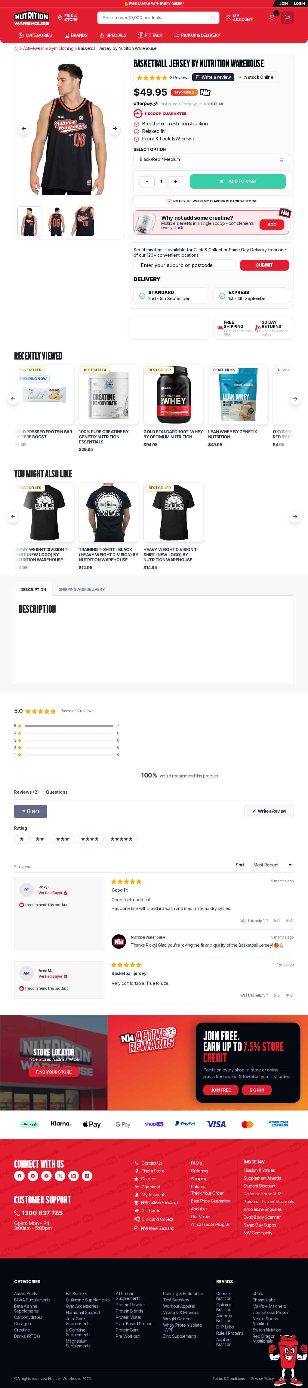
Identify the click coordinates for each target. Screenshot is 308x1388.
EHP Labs (225, 1326)
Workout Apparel (179, 1306)
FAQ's (196, 1163)
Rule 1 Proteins (229, 1333)
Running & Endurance (183, 1293)
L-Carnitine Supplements (78, 1332)
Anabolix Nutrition (224, 1318)
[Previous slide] (23, 128)
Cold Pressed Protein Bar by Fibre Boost (43, 434)
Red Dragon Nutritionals (264, 1339)
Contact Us (152, 1163)
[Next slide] (114, 128)
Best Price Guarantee (211, 1200)
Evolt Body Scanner (262, 1217)
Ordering (199, 1170)
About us (199, 1208)
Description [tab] (33, 589)
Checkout (151, 1186)
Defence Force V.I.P (262, 1193)
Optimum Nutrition (224, 1307)
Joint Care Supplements (78, 1321)
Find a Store (153, 1170)
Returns (198, 1186)
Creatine (22, 1329)
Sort (240, 864)
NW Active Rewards (159, 1202)
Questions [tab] (57, 792)
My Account (153, 1194)
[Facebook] (19, 1176)
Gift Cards (151, 1210)
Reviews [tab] (26, 792)
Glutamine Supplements (88, 1299)
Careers (148, 1178)
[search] (213, 17)
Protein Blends (129, 1310)
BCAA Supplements (32, 1299)
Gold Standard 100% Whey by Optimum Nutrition (173, 434)
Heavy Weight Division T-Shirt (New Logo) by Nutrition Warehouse (41, 554)
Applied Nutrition (223, 1342)
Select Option (150, 149)
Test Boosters (176, 1299)
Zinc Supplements (180, 1336)
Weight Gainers (177, 1318)
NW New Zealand (157, 1228)
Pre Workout (128, 1336)
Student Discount (260, 1185)
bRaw (258, 1293)
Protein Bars (127, 1329)
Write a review (216, 77)
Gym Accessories (82, 1306)
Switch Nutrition (267, 1329)
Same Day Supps (260, 1224)
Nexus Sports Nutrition (265, 1321)
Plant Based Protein (134, 1323)
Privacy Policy (262, 1378)
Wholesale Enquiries (263, 1209)
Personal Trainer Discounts (269, 1201)
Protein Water (128, 1317)
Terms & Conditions (228, 1378)
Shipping (199, 1178)
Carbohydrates (28, 1317)
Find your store (54, 1071)
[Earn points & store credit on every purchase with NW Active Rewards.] (205, 92)
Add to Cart (243, 181)
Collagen (22, 1323)
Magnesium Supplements (78, 1343)
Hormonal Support (83, 1312)
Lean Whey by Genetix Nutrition (232, 434)
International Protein (271, 1312)
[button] (163, 77)
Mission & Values (259, 1170)
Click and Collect (157, 1219)
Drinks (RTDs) (27, 1336)
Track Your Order (207, 1193)
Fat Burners (76, 1293)
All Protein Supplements (128, 1296)
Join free (221, 1089)
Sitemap (287, 1378)
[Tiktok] (87, 1176)
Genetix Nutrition (223, 1296)
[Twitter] (60, 1176)
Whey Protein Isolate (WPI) (182, 1327)
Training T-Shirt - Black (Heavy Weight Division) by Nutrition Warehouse (108, 554)
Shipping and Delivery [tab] (82, 589)
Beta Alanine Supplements (26, 1308)
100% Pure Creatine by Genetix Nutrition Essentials (104, 436)
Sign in (257, 1089)
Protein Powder (130, 1304)
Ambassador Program (211, 1224)
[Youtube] (46, 1176)
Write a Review (275, 812)
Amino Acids (25, 1293)
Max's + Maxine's (269, 1306)
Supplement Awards (262, 1178)
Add (271, 224)
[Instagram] (33, 1176)
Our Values (201, 1216)
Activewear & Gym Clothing (48, 48)
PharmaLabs (264, 1299)
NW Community (258, 1232)
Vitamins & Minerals (181, 1312)
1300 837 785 (42, 1213)
